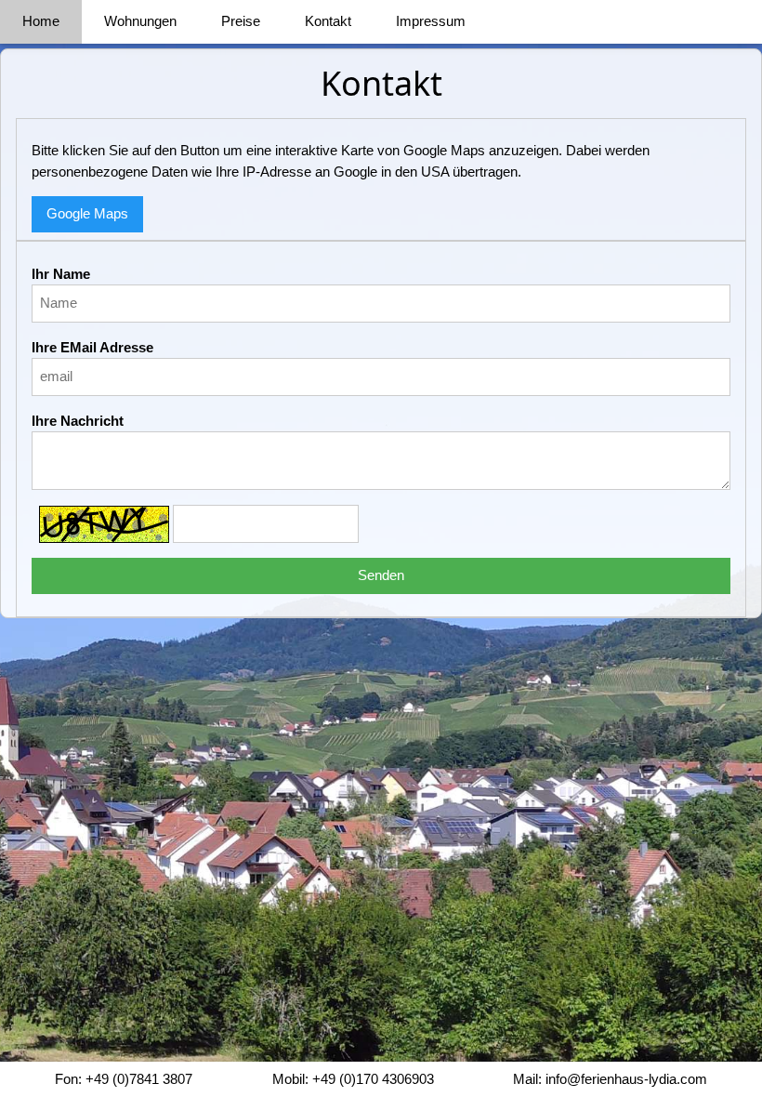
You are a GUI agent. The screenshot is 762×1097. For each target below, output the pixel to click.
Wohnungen (140, 21)
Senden (381, 575)
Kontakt (328, 21)
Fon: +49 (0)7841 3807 (123, 1079)
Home (40, 21)
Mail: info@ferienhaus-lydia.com (610, 1079)
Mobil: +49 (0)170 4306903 (353, 1079)
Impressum (431, 21)
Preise (240, 21)
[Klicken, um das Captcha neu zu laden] (104, 524)
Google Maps (87, 213)
